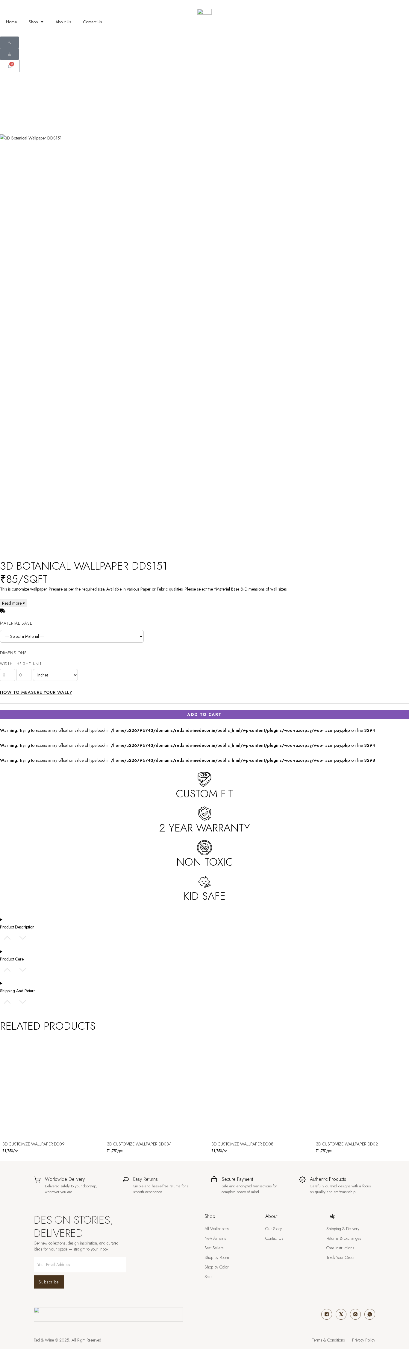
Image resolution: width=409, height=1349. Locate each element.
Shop (33, 22)
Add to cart (204, 714)
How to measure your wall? (36, 692)
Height (23, 664)
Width (6, 664)
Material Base (16, 623)
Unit (37, 664)
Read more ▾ (13, 603)
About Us (63, 22)
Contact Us (92, 22)
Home (11, 22)
